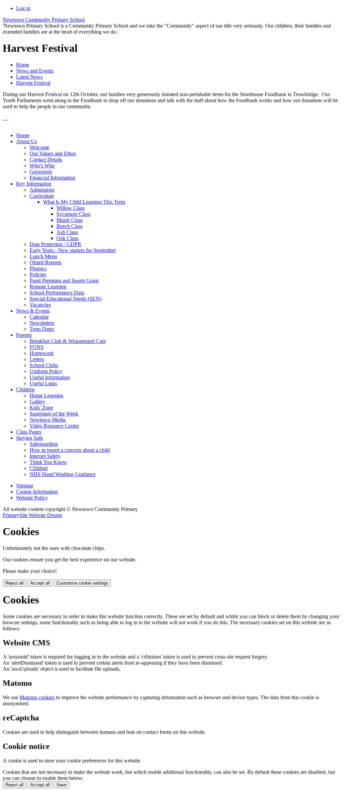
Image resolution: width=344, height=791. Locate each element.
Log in (23, 8)
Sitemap (24, 485)
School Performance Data (57, 292)
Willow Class (70, 208)
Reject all (14, 583)
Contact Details (46, 159)
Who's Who (42, 165)
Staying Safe (29, 438)
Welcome (39, 147)
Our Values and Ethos (53, 153)
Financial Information (52, 178)
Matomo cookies (37, 697)
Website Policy (32, 498)
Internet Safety (45, 456)
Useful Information (50, 377)
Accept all (40, 583)
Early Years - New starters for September (73, 250)
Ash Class (67, 232)
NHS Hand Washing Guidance (62, 474)
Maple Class (69, 220)
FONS (37, 347)
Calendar (39, 317)
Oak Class (67, 238)
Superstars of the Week (54, 414)
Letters (37, 359)
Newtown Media (48, 420)
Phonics (38, 268)
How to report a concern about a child (70, 450)
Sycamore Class (73, 214)
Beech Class (69, 226)
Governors (41, 171)
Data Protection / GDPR (55, 244)
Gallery (37, 401)
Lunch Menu (43, 256)
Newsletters (42, 323)
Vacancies (40, 305)
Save (61, 784)
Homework (42, 353)
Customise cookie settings (82, 583)
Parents (24, 335)
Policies (38, 274)
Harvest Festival (33, 83)
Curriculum (42, 196)
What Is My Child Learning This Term (84, 202)
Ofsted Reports (45, 262)
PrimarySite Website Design (32, 515)
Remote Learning (48, 286)
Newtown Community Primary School (44, 20)
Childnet (39, 468)
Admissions (42, 190)
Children (25, 389)
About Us (26, 141)
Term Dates (42, 329)
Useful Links (43, 383)
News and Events (34, 71)
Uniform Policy (46, 371)
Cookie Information (37, 492)
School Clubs (44, 365)
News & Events (33, 311)
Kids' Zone (41, 407)
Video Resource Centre (54, 426)
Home (22, 65)
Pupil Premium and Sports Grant (64, 280)
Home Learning (46, 395)
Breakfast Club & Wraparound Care (68, 341)
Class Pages (28, 432)
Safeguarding (44, 444)
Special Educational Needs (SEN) (65, 299)
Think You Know (48, 462)
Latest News (29, 77)
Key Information (33, 184)
